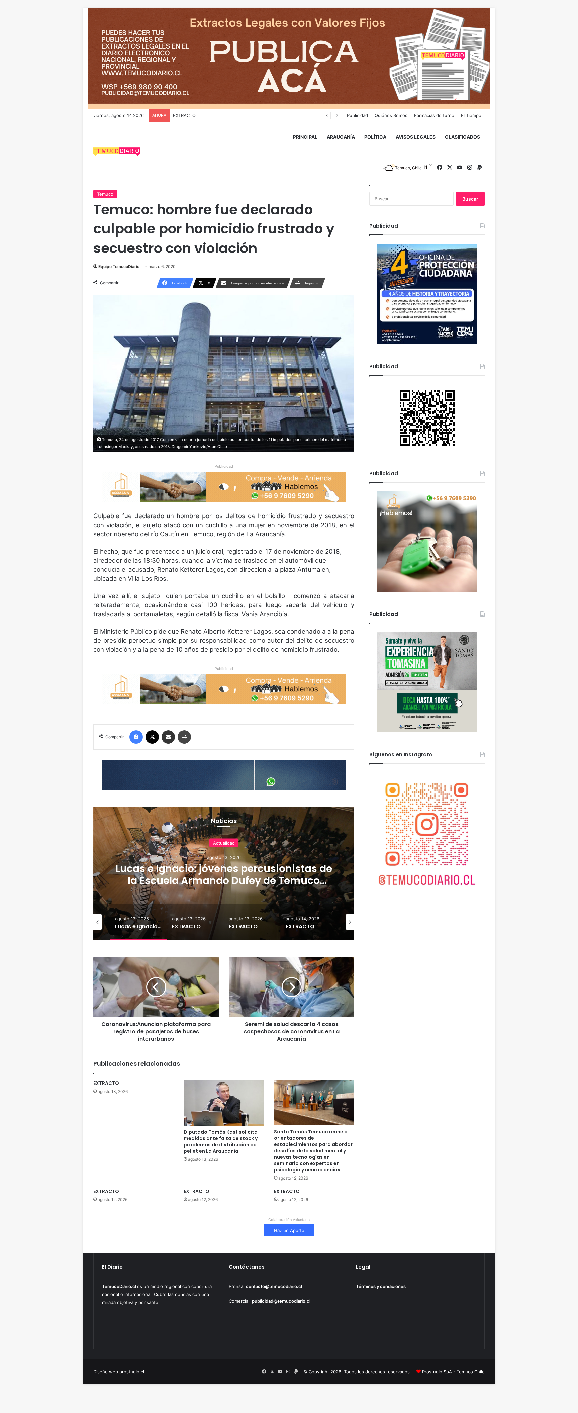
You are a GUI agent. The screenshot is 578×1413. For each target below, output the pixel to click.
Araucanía (224, 848)
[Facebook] (136, 737)
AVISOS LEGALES (416, 137)
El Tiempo (471, 115)
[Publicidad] (289, 58)
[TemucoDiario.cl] (116, 152)
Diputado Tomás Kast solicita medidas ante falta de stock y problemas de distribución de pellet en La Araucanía (221, 1141)
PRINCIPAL (305, 137)
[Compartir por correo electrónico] (168, 737)
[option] (223, 873)
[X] (152, 737)
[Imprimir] (184, 737)
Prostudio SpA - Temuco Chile (453, 1371)
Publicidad (357, 115)
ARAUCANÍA (341, 137)
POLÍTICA (375, 137)
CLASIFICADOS (462, 137)
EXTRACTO (224, 874)
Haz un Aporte (289, 1230)
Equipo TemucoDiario (118, 266)
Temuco (105, 194)
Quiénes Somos (391, 115)
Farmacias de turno (434, 115)
